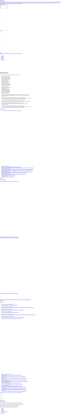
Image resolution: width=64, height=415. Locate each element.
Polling (2, 412)
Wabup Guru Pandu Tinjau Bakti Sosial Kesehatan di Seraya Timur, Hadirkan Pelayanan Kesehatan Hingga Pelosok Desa (18, 314)
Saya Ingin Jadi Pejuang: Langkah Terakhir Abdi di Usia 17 (9, 305)
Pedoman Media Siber (4, 411)
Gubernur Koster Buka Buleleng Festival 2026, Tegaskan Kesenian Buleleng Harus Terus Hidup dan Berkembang (17, 169)
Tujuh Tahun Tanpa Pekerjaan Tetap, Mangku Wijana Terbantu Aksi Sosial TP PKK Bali (13, 376)
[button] (7, 5)
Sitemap (1, 400)
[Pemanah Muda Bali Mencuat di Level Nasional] (8, 175)
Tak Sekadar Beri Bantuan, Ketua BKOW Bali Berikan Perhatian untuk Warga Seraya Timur (21, 2)
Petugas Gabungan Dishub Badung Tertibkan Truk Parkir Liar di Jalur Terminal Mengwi (13, 174)
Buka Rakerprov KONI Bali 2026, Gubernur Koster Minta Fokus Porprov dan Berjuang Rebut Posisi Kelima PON (15, 299)
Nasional (2, 56)
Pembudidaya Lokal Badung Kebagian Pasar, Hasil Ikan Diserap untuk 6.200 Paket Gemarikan (47, 2)
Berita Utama (4, 4)
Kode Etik (2, 410)
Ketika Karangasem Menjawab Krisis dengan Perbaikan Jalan (10, 312)
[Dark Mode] (0, 6)
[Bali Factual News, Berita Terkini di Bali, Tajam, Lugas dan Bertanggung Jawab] (11, 3)
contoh (2, 408)
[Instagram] (1, 396)
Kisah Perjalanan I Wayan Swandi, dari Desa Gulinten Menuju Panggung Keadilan (12, 317)
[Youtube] (1, 397)
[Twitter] (1, 394)
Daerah (2, 57)
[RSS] (1, 398)
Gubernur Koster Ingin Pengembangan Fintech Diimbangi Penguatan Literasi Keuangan (13, 378)
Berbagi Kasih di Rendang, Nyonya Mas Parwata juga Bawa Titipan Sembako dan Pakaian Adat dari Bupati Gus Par (17, 307)
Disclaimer (2, 409)
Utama (2, 55)
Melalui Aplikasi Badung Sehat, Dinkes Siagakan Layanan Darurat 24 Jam (11, 386)
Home (1, 4)
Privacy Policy (3, 413)
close (0, 30)
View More (1, 178)
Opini (2, 58)
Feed (3, 400)
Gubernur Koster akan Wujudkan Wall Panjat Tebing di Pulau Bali (9, 293)
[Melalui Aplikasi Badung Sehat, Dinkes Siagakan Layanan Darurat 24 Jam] (11, 384)
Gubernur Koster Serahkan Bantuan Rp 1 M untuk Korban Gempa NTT (11, 383)
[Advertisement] (32, 66)
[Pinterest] (1, 395)
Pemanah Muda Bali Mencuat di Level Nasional (8, 176)
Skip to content (2, 0)
